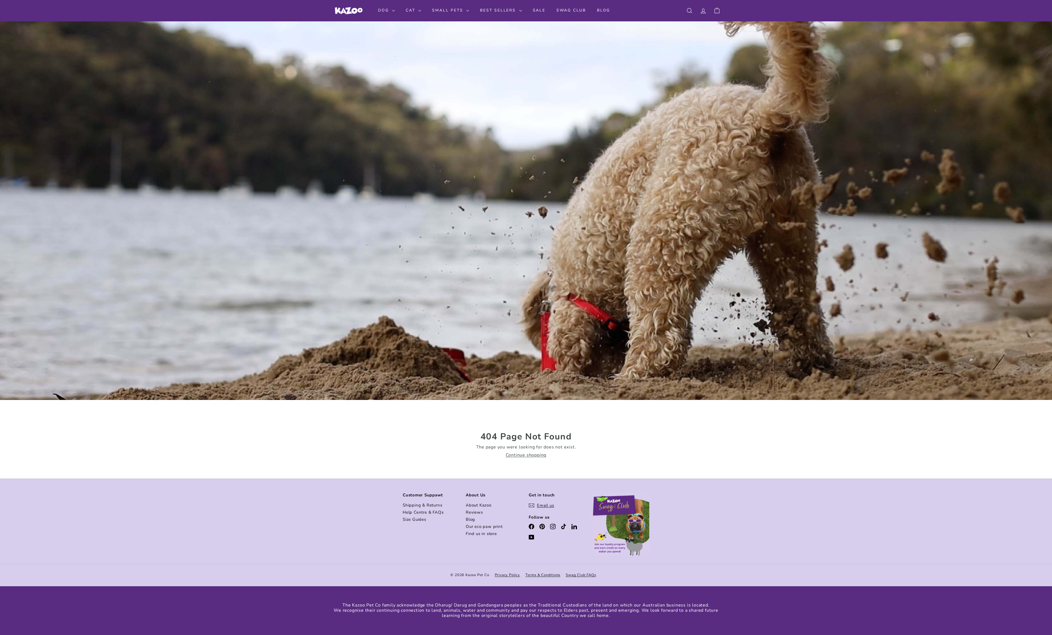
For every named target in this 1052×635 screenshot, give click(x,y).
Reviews (474, 512)
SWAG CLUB (571, 10)
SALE (539, 10)
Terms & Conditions (542, 575)
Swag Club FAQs (581, 575)
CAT (411, 10)
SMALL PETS (448, 10)
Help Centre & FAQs (423, 512)
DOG (384, 10)
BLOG (603, 10)
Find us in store (481, 533)
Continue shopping (526, 455)
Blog (470, 519)
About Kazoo (478, 505)
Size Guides (414, 519)
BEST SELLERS (499, 10)
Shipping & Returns (422, 505)
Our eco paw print (484, 526)
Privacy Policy (507, 575)
